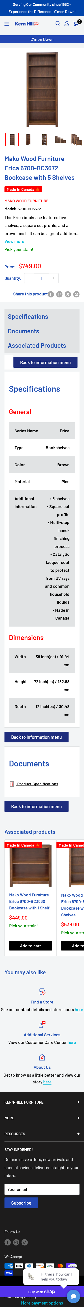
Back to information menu (45, 362)
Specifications (28, 316)
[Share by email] (76, 294)
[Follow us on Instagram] (16, 1241)
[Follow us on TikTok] (25, 1241)
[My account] (67, 23)
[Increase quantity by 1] (53, 278)
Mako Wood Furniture (26, 200)
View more (14, 241)
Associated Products (37, 345)
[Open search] (58, 23)
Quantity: (13, 278)
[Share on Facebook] (51, 294)
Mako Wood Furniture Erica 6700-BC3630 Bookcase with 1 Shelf (29, 901)
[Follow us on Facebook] (7, 1241)
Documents (23, 331)
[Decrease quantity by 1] (29, 278)
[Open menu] (6, 24)
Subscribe (21, 1203)
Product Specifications (37, 783)
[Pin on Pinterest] (59, 294)
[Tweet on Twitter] (68, 294)
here (79, 1009)
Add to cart (30, 945)
